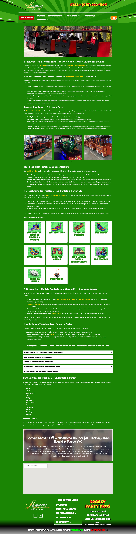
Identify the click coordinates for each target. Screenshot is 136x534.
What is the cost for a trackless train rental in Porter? (43, 352)
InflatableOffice (77, 530)
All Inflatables (73, 16)
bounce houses (60, 299)
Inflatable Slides (55, 16)
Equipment (41, 20)
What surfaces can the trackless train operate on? (42, 366)
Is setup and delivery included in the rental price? (41, 371)
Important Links (68, 500)
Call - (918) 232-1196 (88, 5)
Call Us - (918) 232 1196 (97, 519)
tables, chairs (56, 313)
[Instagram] (41, 516)
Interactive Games (33, 304)
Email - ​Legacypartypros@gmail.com (98, 523)
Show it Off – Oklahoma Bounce (76, 65)
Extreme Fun (90, 16)
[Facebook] (35, 516)
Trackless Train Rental (75, 77)
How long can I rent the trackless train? (38, 357)
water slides (71, 299)
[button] (26, 18)
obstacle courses (84, 299)
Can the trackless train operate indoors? (38, 362)
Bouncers (41, 16)
